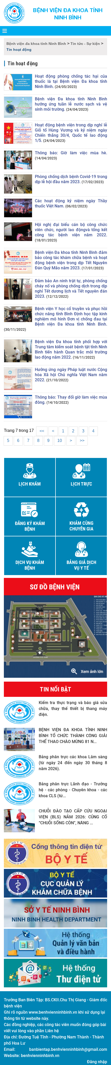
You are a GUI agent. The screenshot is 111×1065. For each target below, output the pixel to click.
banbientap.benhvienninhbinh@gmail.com (68, 1049)
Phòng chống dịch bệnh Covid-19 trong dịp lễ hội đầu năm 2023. (71, 179)
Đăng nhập (97, 1061)
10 (59, 440)
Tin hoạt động (18, 49)
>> (82, 440)
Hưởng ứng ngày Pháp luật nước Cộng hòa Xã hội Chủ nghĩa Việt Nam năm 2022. (71, 374)
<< (41, 431)
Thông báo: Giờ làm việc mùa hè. (71, 152)
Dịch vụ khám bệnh (29, 565)
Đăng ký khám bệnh (30, 526)
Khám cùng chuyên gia (81, 526)
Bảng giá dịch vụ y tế (81, 565)
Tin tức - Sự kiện (85, 44)
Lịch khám (30, 484)
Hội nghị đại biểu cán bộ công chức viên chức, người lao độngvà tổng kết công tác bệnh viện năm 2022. (71, 229)
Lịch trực (81, 484)
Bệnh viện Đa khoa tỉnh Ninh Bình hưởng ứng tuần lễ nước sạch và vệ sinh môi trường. (71, 104)
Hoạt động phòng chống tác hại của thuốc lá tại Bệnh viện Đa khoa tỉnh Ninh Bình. (71, 81)
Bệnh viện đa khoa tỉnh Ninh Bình (36, 44)
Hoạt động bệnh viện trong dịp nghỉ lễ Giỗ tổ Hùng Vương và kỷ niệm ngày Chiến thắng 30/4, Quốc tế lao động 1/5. (71, 133)
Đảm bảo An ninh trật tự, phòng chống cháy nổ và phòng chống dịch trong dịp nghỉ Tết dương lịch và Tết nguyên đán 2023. (71, 288)
